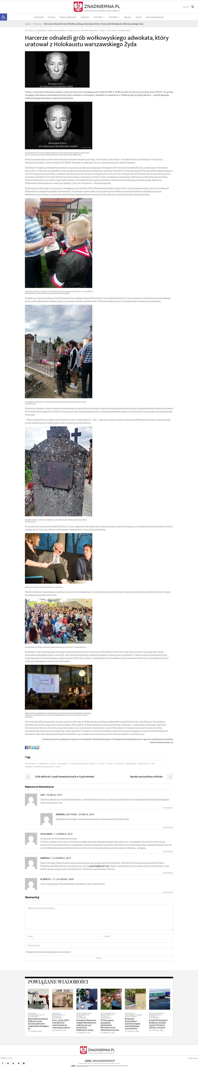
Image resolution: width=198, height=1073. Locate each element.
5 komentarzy (124, 31)
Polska (101, 764)
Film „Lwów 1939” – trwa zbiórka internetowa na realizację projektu (61, 1024)
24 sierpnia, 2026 (83, 1033)
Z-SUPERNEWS (40, 31)
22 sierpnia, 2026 (108, 1033)
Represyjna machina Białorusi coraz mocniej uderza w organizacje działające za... (38, 1023)
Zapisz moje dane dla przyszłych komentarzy (49, 952)
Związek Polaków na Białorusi (39, 767)
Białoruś (32, 1013)
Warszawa (131, 764)
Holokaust (63, 764)
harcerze (43, 764)
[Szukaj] (191, 7)
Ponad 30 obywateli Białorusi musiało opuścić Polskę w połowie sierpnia (158, 1024)
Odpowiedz (168, 808)
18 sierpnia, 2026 (156, 1030)
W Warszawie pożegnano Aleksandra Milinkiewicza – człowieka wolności (110, 1025)
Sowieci (110, 764)
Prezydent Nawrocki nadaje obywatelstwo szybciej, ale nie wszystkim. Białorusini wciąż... (86, 1025)
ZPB (152, 764)
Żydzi (57, 767)
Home (28, 24)
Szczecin (120, 764)
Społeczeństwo (35, 1015)
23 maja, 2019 (73, 31)
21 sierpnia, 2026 (132, 1031)
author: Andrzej (89, 31)
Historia (37, 24)
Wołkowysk (143, 764)
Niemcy (92, 764)
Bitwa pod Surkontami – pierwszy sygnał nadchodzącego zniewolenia (132, 1023)
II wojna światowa (78, 764)
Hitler (52, 764)
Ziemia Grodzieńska (56, 31)
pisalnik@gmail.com (99, 866)
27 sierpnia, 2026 (35, 1031)
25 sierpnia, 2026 (59, 1030)
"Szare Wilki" (31, 764)
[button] (3, 16)
